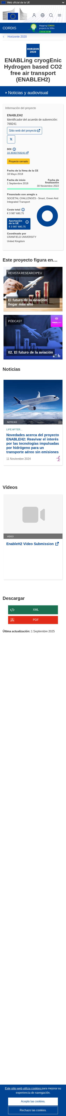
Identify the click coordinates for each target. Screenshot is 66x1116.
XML (36, 609)
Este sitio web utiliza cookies (23, 1088)
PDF (36, 619)
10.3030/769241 (16, 152)
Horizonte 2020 (17, 36)
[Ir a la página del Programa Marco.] (33, 50)
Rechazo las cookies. (33, 1110)
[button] (42, 15)
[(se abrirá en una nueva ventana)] (15, 14)
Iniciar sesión (34, 15)
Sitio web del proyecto (23, 131)
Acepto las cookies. (33, 1101)
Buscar (51, 15)
